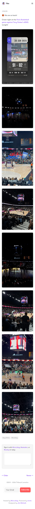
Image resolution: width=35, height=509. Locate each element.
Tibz (7, 3)
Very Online (6, 438)
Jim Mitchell (22, 503)
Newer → (30, 476)
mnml (29, 501)
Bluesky (6, 450)
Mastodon (24, 447)
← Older (5, 476)
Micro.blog (16, 447)
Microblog (14, 438)
